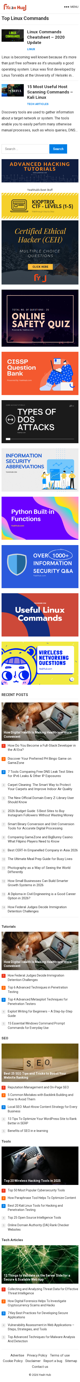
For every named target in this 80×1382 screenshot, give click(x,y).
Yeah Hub (45, 1374)
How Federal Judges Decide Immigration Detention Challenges (37, 909)
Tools (6, 1141)
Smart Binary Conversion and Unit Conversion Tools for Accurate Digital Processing (41, 826)
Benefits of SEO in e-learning (28, 1131)
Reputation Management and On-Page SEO (38, 1087)
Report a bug (53, 1361)
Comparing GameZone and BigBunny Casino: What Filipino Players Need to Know (40, 839)
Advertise (17, 1355)
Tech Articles (37, 104)
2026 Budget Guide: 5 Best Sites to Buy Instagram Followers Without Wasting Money (40, 813)
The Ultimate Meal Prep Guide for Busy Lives (40, 859)
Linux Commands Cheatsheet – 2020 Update (46, 37)
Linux (31, 49)
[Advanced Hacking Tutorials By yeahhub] (40, 181)
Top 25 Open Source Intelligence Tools (34, 1217)
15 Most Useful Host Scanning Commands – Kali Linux (50, 92)
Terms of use (60, 1355)
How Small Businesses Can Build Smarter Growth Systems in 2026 (38, 883)
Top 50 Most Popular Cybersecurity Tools (36, 1190)
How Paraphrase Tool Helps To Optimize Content (42, 1198)
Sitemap (71, 1361)
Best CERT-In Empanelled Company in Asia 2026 (43, 850)
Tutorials (9, 927)
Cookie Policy (13, 1361)
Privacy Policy (37, 1355)
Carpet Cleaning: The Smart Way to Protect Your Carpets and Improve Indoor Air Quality (40, 787)
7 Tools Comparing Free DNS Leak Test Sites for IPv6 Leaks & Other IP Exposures (40, 774)
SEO (5, 1038)
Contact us (40, 1367)
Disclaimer (33, 1361)
